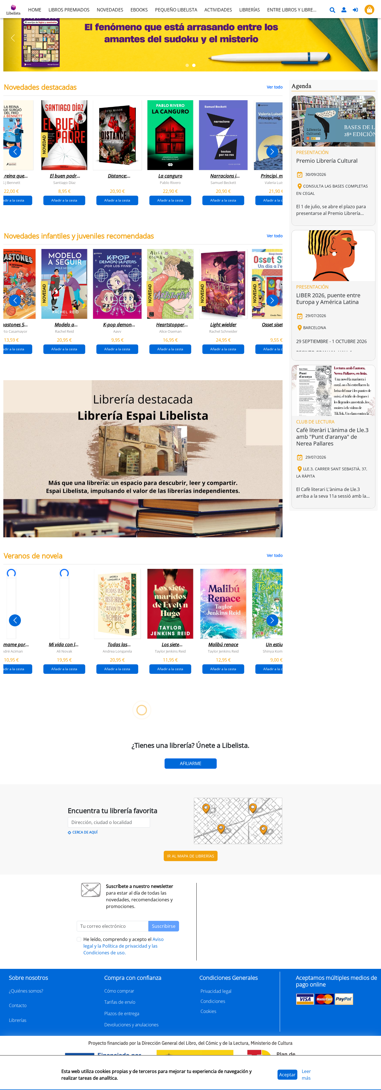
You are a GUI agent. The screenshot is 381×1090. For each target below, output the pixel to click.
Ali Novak (64, 650)
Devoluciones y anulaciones (131, 1025)
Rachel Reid (64, 331)
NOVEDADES (110, 10)
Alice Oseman (170, 331)
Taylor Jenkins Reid (170, 650)
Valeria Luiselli (276, 182)
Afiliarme (190, 763)
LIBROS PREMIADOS (69, 10)
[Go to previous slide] (15, 152)
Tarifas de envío (119, 1002)
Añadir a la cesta (64, 200)
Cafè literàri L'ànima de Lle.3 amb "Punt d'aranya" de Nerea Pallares (332, 436)
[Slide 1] (187, 65)
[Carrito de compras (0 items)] (369, 10)
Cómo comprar (119, 991)
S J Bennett (11, 182)
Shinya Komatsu (276, 650)
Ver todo (275, 87)
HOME (34, 10)
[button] (12, 37)
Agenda (301, 86)
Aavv (117, 331)
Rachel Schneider (223, 331)
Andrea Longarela (117, 650)
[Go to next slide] (272, 152)
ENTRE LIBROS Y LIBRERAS (294, 10)
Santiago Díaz (64, 182)
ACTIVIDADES (218, 10)
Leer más (306, 1074)
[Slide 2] (194, 65)
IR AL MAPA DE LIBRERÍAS (190, 856)
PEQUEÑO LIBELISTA (176, 10)
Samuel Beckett (223, 182)
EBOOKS (139, 10)
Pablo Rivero (170, 182)
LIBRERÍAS (249, 10)
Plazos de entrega (121, 1013)
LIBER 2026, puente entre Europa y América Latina (328, 298)
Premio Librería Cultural (327, 160)
